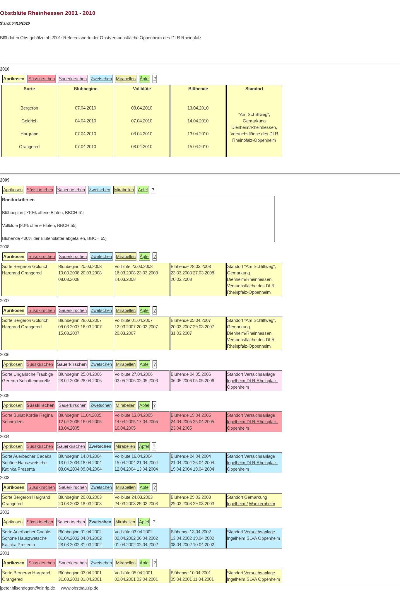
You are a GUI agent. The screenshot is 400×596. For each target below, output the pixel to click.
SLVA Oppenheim (263, 538)
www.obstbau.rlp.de (79, 588)
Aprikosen (13, 189)
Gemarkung (255, 497)
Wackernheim (262, 503)
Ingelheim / (237, 503)
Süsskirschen (41, 78)
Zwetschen (101, 78)
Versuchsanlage (259, 374)
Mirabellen (126, 78)
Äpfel (144, 78)
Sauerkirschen (73, 78)
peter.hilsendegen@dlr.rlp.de (28, 588)
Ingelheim (237, 380)
